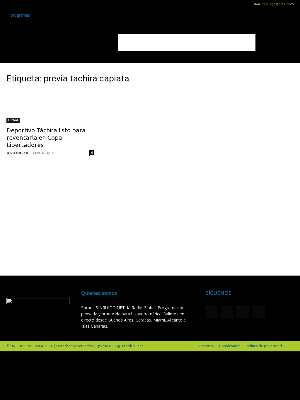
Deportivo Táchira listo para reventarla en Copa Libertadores (46, 137)
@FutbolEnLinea (17, 152)
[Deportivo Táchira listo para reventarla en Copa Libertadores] (50, 106)
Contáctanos (229, 345)
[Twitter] (30, 4)
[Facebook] (10, 4)
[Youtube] (39, 4)
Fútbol (13, 120)
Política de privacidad (264, 345)
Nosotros (206, 345)
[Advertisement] (186, 42)
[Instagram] (20, 4)
